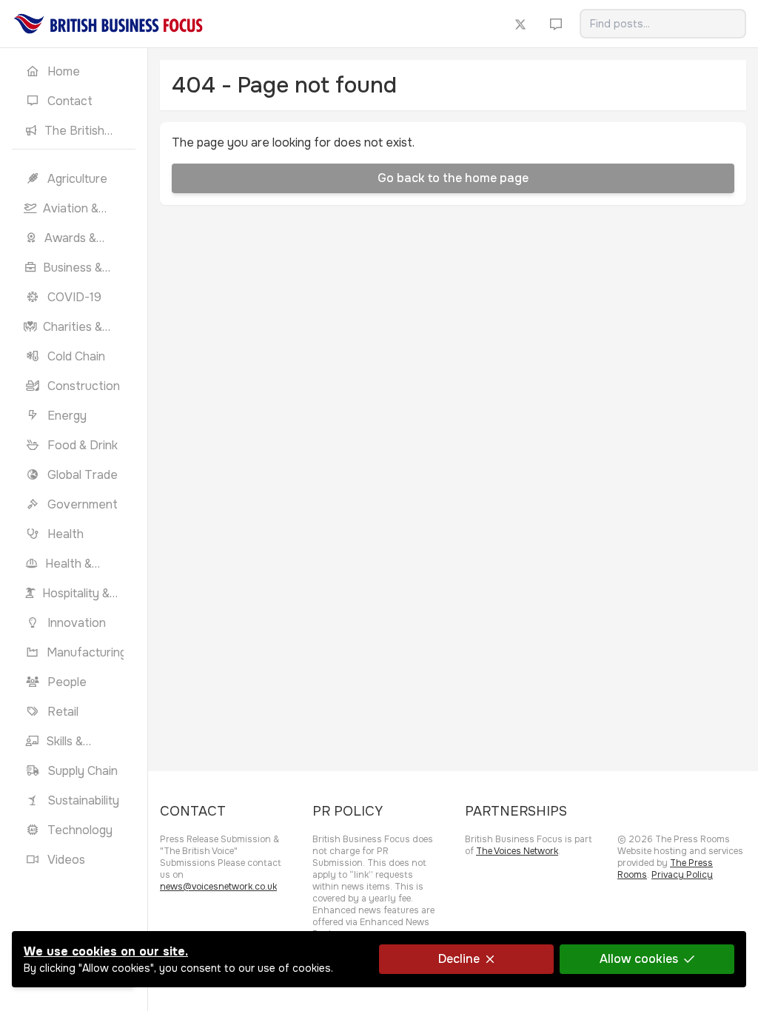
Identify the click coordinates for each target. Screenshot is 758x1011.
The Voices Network (517, 851)
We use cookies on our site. (106, 951)
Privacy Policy (682, 875)
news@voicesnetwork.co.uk (218, 887)
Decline (459, 959)
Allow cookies (639, 959)
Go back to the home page (453, 178)
